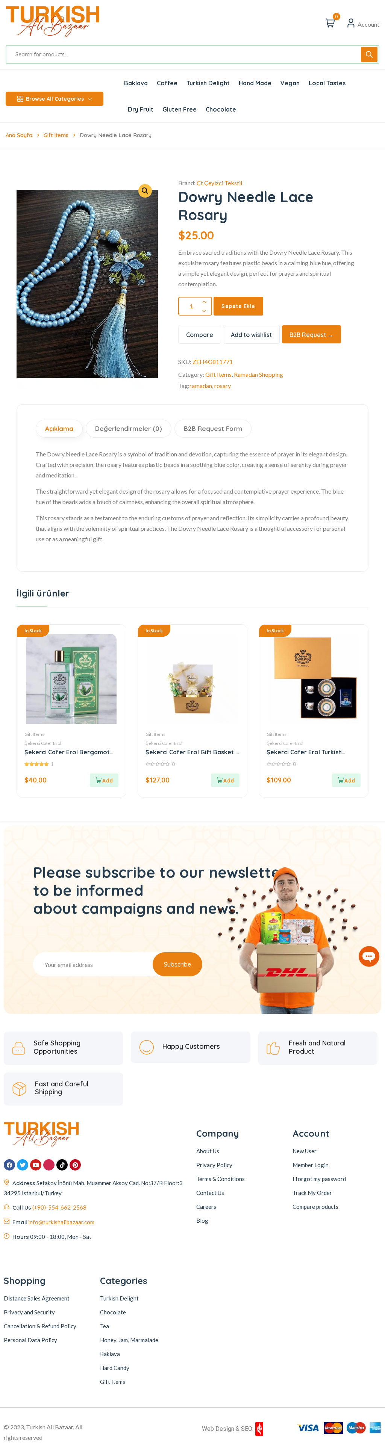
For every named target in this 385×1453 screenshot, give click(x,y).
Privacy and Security (29, 1312)
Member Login (311, 1164)
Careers (206, 1206)
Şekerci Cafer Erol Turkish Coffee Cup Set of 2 (304, 752)
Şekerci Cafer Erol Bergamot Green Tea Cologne (67, 752)
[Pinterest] (75, 1165)
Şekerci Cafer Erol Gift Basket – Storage (192, 752)
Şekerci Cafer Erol (42, 743)
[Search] (369, 54)
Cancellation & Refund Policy (40, 1326)
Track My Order (312, 1192)
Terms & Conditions (220, 1178)
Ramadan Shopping (258, 374)
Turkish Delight (119, 1298)
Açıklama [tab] (59, 428)
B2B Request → (311, 334)
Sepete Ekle (238, 306)
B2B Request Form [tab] (213, 428)
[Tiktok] (62, 1165)
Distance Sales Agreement (37, 1298)
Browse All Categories (55, 98)
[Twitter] (22, 1165)
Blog (202, 1220)
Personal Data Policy (30, 1340)
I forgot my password (319, 1178)
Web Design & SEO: (227, 1428)
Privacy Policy (214, 1164)
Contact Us (210, 1192)
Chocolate (113, 1312)
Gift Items (56, 135)
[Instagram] (49, 1165)
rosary (222, 385)
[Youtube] (35, 1165)
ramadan (200, 385)
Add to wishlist (251, 334)
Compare (199, 334)
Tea (104, 1326)
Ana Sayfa (19, 135)
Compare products (315, 1206)
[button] (104, 780)
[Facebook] (9, 1165)
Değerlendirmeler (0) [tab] (128, 428)
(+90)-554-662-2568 (59, 1207)
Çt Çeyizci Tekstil (219, 182)
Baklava (110, 1353)
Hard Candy (114, 1367)
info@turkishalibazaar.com (61, 1222)
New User (305, 1151)
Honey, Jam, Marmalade (129, 1340)
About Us (207, 1151)
